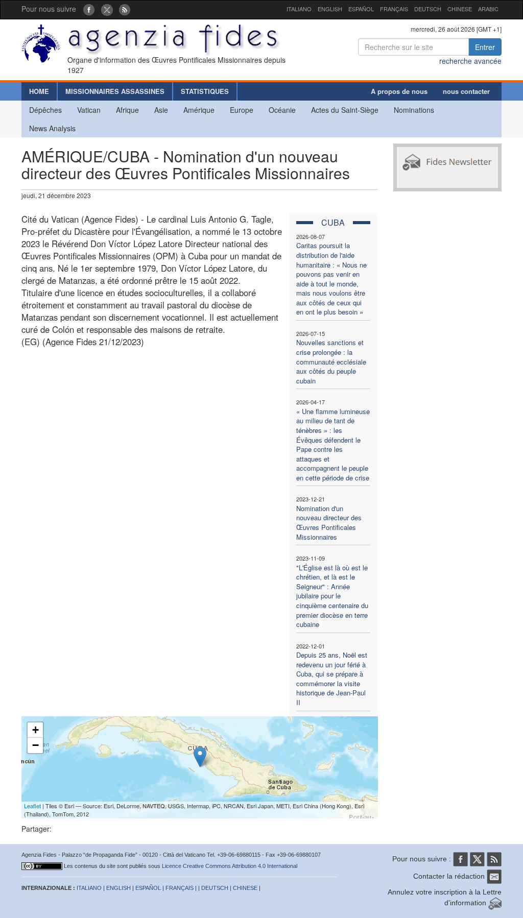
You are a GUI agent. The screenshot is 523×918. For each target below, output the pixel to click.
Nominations (414, 110)
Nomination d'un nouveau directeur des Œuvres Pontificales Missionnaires (329, 522)
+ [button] (35, 729)
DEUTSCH (427, 9)
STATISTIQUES (205, 91)
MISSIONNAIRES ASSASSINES (114, 91)
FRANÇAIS (394, 9)
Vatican (89, 110)
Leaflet (32, 806)
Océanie (282, 110)
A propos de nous (399, 91)
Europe (241, 110)
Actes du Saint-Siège (344, 110)
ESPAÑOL (361, 9)
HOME (39, 91)
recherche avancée (470, 61)
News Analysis (52, 128)
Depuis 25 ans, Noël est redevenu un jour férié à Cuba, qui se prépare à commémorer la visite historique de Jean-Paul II (331, 678)
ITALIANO (299, 9)
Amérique (199, 110)
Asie (161, 110)
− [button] (35, 745)
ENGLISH (330, 9)
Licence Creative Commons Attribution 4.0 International (229, 866)
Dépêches (45, 110)
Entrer (485, 47)
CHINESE (459, 9)
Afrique (127, 110)
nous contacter (466, 91)
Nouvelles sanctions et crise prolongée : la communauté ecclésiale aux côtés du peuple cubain (331, 361)
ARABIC (488, 9)
